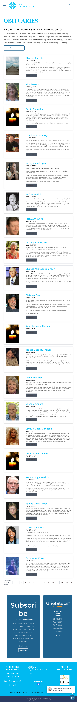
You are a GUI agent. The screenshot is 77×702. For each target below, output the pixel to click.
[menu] (4, 5)
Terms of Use (39, 700)
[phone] (70, 5)
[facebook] (38, 684)
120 (62, 582)
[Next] (71, 582)
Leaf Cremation (12, 673)
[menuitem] (14, 692)
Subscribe (23, 650)
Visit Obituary (31, 75)
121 (67, 582)
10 (53, 582)
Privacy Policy (30, 700)
